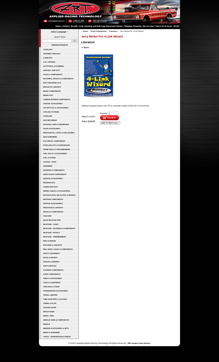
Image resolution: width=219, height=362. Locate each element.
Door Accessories (51, 128)
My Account (148, 26)
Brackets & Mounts (52, 87)
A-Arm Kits (47, 58)
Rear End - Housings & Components (59, 228)
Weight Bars (49, 312)
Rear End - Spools (51, 232)
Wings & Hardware (51, 332)
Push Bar (47, 216)
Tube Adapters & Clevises (55, 299)
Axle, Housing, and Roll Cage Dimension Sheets (101, 26)
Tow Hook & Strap (51, 287)
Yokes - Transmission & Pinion (56, 337)
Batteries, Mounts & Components (58, 79)
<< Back (85, 47)
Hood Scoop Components (54, 174)
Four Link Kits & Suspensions (56, 145)
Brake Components (52, 91)
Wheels (46, 324)
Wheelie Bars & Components (56, 320)
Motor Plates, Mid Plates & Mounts (59, 195)
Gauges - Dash (49, 162)
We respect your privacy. (139, 343)
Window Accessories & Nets (56, 328)
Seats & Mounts (50, 257)
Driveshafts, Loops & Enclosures (59, 133)
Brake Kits (48, 95)
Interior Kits (49, 183)
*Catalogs (47, 49)
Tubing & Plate (49, 303)
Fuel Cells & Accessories (55, 153)
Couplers (47, 116)
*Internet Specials (51, 54)
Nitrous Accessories (53, 203)
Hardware (47, 166)
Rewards (137, 26)
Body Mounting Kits (52, 83)
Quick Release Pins (52, 220)
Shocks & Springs (51, 262)
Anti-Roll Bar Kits (51, 70)
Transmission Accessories (55, 291)
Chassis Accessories (53, 104)
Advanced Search (59, 45)
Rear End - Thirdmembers (54, 237)
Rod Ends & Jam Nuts (52, 245)
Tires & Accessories (52, 278)
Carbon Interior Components (56, 99)
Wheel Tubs (48, 316)
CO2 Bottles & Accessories (55, 108)
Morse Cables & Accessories (56, 191)
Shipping (128, 26)
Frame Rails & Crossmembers (56, 149)
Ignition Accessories (53, 178)
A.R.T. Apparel (49, 62)
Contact (66, 26)
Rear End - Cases (51, 224)
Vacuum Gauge (49, 307)
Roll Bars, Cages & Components (58, 249)
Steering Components (53, 270)
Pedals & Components (53, 212)
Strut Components (51, 274)
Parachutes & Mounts (53, 208)
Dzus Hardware (50, 137)
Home (58, 26)
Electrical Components (54, 141)
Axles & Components (52, 74)
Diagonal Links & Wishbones (56, 124)
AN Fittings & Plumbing (53, 66)
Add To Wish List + (110, 123)
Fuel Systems (49, 158)
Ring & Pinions (49, 241)
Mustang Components (53, 199)
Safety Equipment (51, 253)
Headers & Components (54, 170)
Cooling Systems (51, 112)
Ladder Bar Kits (50, 187)
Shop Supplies (49, 266)
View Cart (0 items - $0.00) (167, 26)
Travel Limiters (50, 295)
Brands (74, 26)
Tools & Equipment (51, 282)
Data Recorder (50, 120)
